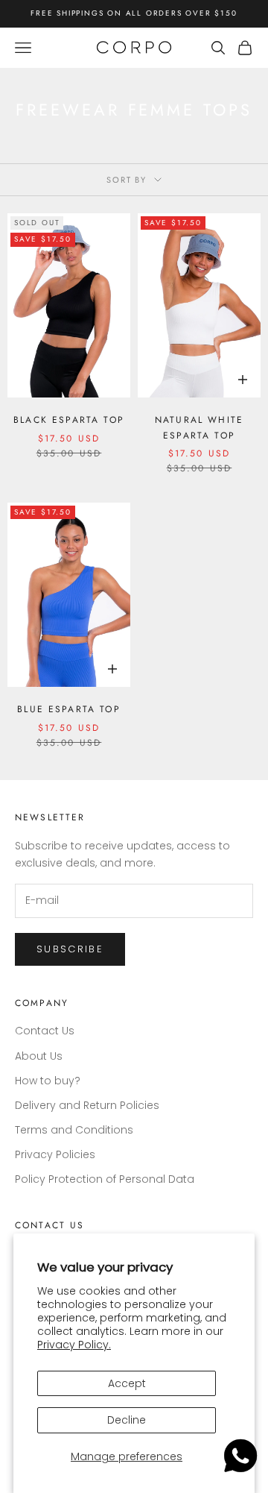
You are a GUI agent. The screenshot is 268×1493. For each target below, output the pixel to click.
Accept (127, 1383)
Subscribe (69, 949)
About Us (39, 1056)
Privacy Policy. (74, 1344)
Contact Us (44, 1030)
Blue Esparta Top (69, 709)
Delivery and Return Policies (87, 1105)
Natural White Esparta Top (199, 427)
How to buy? (47, 1080)
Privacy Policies (55, 1154)
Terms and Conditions (74, 1129)
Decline (126, 1419)
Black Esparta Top (68, 420)
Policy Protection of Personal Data (104, 1179)
